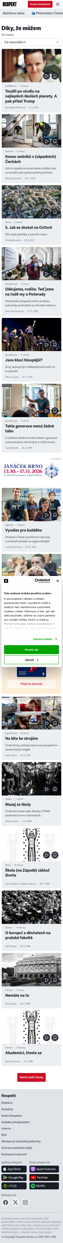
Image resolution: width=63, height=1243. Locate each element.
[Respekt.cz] (10, 4)
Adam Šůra (11, 755)
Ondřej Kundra (13, 240)
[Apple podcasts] (44, 1169)
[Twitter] (15, 1206)
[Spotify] (44, 1185)
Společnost (11, 284)
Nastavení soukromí (14, 1154)
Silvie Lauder (12, 377)
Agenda (9, 525)
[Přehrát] (46, 75)
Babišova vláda (13, 13)
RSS (4, 1135)
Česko (8, 799)
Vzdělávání (10, 86)
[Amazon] (14, 1185)
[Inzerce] (31, 470)
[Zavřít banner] (58, 581)
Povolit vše (31, 649)
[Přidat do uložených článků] (54, 75)
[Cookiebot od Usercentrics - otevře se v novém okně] (37, 581)
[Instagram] (25, 1206)
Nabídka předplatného (15, 1122)
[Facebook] (5, 1206)
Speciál (9, 151)
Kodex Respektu (11, 1116)
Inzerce (6, 1128)
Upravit (29, 659)
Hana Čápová (12, 883)
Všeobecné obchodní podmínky (21, 1141)
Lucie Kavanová (13, 547)
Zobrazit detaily (42, 639)
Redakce (7, 1103)
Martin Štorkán (13, 178)
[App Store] (14, 1169)
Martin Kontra (12, 1061)
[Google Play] (14, 1177)
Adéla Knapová (28, 883)
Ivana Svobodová (14, 311)
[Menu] (57, 4)
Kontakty (7, 1109)
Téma (8, 222)
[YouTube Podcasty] (44, 1177)
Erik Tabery (10, 946)
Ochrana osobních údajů (16, 1148)
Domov (9, 927)
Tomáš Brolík (11, 448)
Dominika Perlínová (15, 107)
